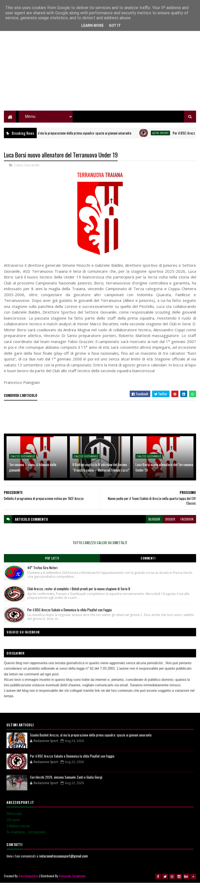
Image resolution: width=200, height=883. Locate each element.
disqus (170, 519)
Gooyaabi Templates (72, 876)
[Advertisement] (100, 74)
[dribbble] (172, 876)
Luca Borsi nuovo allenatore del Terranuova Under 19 (164, 467)
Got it (115, 25)
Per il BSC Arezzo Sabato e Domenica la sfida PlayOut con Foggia (69, 609)
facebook (186, 519)
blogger (154, 519)
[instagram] (179, 876)
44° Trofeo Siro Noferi (42, 567)
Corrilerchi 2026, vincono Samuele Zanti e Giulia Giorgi (66, 777)
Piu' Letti (52, 558)
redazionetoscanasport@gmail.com (63, 856)
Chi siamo (13, 819)
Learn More (92, 25)
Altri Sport (150, 133)
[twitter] (165, 876)
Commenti (148, 558)
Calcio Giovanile (26, 165)
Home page (14, 813)
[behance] (186, 876)
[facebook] (158, 876)
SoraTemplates (28, 876)
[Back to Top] (193, 876)
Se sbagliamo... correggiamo (26, 831)
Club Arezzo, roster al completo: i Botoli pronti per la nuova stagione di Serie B (78, 588)
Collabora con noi (18, 825)
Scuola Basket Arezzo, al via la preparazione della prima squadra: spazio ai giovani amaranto (91, 735)
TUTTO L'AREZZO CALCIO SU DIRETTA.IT (100, 542)
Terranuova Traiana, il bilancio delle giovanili (32, 467)
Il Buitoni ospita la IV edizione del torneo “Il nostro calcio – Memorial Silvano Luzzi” (100, 467)
